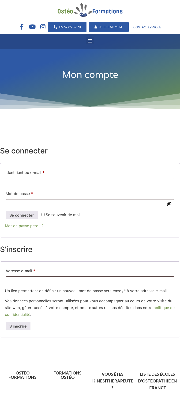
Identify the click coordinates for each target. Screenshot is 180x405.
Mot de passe (29, 193)
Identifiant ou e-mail (35, 172)
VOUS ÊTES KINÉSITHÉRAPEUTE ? (112, 380)
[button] (90, 40)
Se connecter (21, 215)
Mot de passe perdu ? (24, 225)
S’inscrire (18, 326)
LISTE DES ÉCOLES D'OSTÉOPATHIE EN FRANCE (157, 380)
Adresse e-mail (30, 270)
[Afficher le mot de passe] (169, 203)
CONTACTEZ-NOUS (147, 27)
